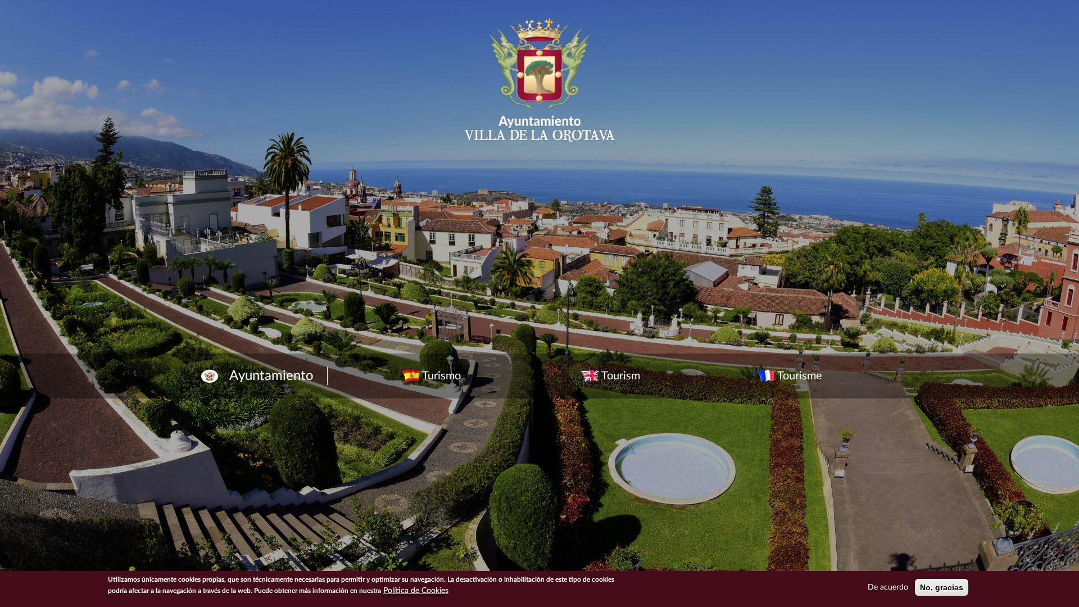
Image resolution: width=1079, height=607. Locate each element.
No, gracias (941, 587)
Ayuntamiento (271, 376)
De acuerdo (888, 587)
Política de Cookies (415, 591)
